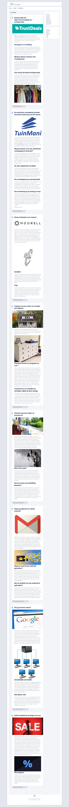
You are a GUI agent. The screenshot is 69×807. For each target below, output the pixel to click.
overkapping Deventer (20, 144)
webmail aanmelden (18, 580)
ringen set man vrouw (32, 279)
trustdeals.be (16, 750)
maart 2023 (48, 18)
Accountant (48, 30)
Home (10, 8)
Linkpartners (20, 8)
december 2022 (48, 21)
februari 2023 (48, 19)
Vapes (25, 502)
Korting (23, 106)
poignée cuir (31, 374)
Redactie (19, 106)
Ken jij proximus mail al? (22, 607)
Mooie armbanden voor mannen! (25, 217)
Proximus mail (21, 637)
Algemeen (25, 601)
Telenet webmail (28, 544)
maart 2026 (48, 16)
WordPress (34, 799)
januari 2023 (48, 20)
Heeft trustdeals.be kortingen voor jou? (27, 715)
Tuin (23, 211)
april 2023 (47, 17)
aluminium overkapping (18, 143)
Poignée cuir (48, 33)
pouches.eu (25, 439)
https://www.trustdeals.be (19, 36)
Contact (15, 8)
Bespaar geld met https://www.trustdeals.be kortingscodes (23, 20)
